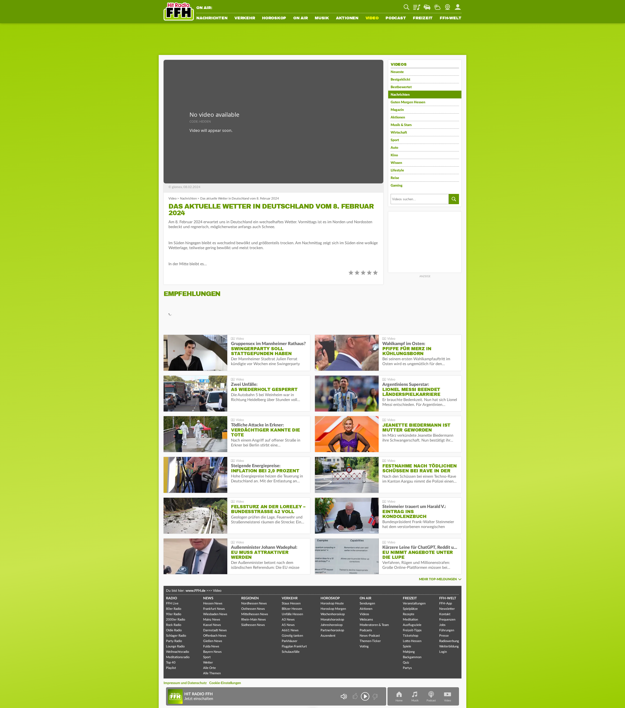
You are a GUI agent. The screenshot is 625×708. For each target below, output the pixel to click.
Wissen (396, 163)
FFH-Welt (450, 18)
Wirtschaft (399, 132)
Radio (171, 598)
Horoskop (274, 18)
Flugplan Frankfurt (294, 646)
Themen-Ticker (370, 641)
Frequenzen (447, 619)
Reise (395, 178)
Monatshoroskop (332, 619)
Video (372, 18)
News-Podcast (370, 635)
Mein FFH (457, 5)
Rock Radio (173, 625)
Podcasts (366, 630)
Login (443, 652)
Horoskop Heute (332, 603)
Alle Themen (212, 673)
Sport (395, 140)
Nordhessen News (254, 603)
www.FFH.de (195, 590)
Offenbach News (214, 635)
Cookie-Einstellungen (225, 683)
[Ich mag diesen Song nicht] (374, 696)
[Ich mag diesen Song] (355, 696)
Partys (407, 668)
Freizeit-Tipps (412, 630)
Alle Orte (209, 668)
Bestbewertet (401, 87)
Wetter (437, 5)
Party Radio (174, 641)
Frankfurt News (214, 609)
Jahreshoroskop (332, 625)
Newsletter (447, 609)
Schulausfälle (291, 652)
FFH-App (445, 603)
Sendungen (367, 603)
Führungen (446, 630)
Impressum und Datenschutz (185, 683)
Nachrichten (211, 18)
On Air (300, 18)
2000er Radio (175, 619)
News (208, 598)
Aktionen (347, 18)
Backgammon (412, 657)
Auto (394, 147)
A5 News (288, 625)
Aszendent (328, 635)
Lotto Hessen (412, 641)
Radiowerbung (449, 641)
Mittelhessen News (254, 614)
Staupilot (427, 5)
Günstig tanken (292, 635)
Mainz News (211, 619)
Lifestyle (397, 170)
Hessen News (212, 603)
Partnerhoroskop (332, 630)
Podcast (395, 18)
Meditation (410, 619)
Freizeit (423, 18)
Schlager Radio (176, 635)
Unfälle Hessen (292, 614)
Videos (364, 614)
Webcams (366, 619)
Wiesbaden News (215, 614)
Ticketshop (410, 635)
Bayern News (212, 652)
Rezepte (408, 614)
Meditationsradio (177, 657)
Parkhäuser (289, 641)
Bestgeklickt (400, 79)
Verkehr (244, 18)
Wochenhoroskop (333, 614)
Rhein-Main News (253, 619)
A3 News (288, 619)
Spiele (407, 646)
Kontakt (444, 614)
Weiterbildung (449, 646)
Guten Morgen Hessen (408, 102)
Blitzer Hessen (292, 609)
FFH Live (172, 603)
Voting (364, 646)
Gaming (397, 185)
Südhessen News (253, 625)
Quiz (406, 662)
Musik (322, 18)
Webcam (447, 5)
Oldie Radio (174, 630)
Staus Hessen (291, 603)
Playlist (416, 5)
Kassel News (212, 625)
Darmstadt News (215, 630)
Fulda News (211, 646)
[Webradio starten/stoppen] (365, 696)
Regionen (250, 598)
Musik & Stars (401, 125)
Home (399, 700)
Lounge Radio (175, 646)
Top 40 (171, 662)
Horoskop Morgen (333, 609)
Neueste (397, 72)
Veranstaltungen (414, 603)
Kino (394, 155)
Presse (444, 635)
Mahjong (409, 652)
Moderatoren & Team (374, 625)
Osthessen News (253, 609)
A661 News (290, 630)
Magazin (397, 110)
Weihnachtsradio (177, 652)
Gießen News (212, 641)
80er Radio (173, 609)
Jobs (442, 625)
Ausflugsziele (412, 625)
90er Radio (173, 614)
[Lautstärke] (343, 696)
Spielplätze (410, 609)
